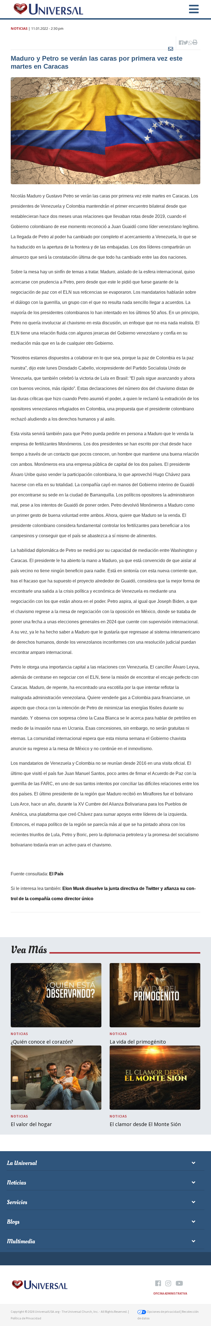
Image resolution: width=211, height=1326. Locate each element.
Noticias (19, 28)
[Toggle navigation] (190, 9)
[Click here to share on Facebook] (181, 42)
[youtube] (179, 1283)
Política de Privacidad (26, 1318)
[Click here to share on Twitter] (185, 42)
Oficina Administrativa (170, 1293)
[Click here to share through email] (170, 42)
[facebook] (158, 1283)
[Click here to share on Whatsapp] (190, 42)
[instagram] (168, 1283)
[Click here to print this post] (195, 42)
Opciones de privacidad (163, 1311)
